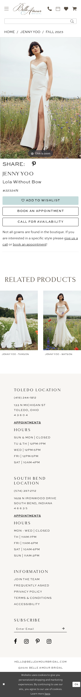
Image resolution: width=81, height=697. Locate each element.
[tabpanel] (40, 97)
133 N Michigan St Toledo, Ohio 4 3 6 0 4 (30, 410)
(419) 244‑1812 (25, 397)
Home (9, 32)
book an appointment (29, 244)
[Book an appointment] (58, 8)
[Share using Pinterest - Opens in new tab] (34, 164)
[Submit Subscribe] (63, 628)
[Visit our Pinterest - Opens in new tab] (38, 641)
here (47, 693)
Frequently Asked (31, 585)
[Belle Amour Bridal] (27, 9)
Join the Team (27, 579)
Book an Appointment (40, 211)
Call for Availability (41, 222)
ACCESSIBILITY (27, 604)
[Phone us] (50, 8)
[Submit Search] (72, 21)
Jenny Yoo (30, 32)
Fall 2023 (54, 32)
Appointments (27, 422)
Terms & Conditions (33, 598)
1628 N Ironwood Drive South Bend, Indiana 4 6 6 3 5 (35, 503)
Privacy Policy (28, 591)
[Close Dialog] (4, 684)
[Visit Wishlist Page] (66, 8)
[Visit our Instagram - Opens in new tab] (26, 641)
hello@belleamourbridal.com (40, 661)
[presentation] (19, 320)
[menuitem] (6, 8)
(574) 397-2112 (25, 491)
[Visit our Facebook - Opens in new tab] (15, 641)
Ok (77, 684)
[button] (6, 8)
